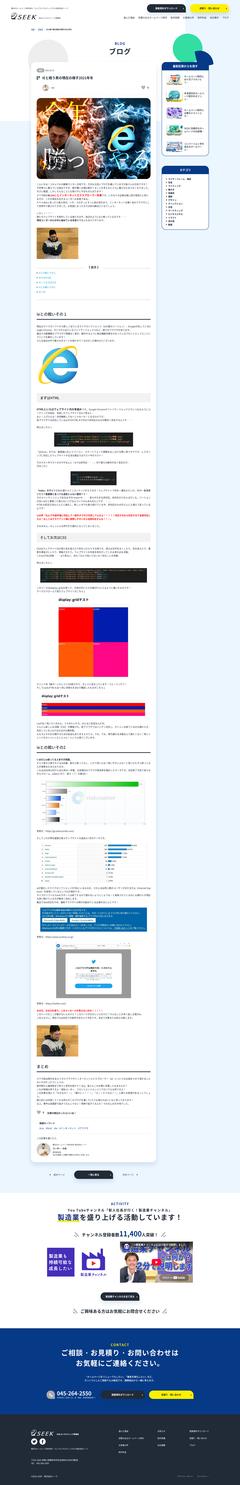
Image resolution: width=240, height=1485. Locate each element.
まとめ (42, 291)
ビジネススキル (175, 214)
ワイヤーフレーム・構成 (179, 178)
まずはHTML (45, 277)
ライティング (174, 185)
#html (49, 1128)
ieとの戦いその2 (47, 287)
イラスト (172, 217)
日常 (170, 207)
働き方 (171, 189)
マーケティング (175, 210)
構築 (170, 196)
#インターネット (67, 1128)
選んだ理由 (123, 1431)
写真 (170, 182)
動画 (170, 224)
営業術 (171, 193)
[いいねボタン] (143, 87)
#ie (55, 1128)
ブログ (40, 29)
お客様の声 (123, 1445)
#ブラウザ (83, 1128)
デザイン (172, 199)
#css (41, 1128)
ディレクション (175, 203)
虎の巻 (171, 221)
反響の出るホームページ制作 (131, 1438)
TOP (33, 29)
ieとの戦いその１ (47, 272)
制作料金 (122, 1452)
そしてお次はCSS (47, 282)
